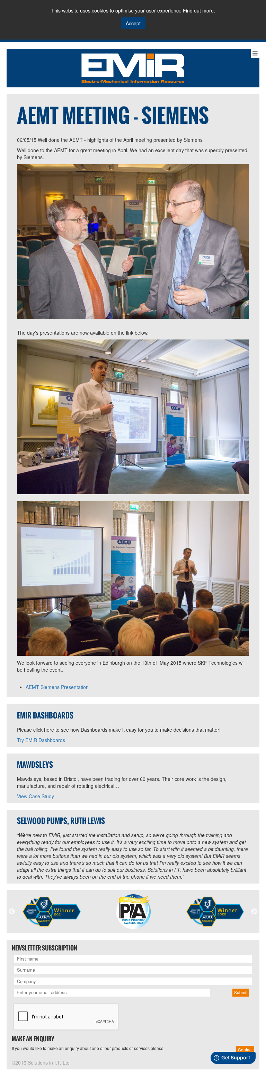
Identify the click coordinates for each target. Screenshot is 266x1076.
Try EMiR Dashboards (41, 740)
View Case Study (35, 796)
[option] (51, 911)
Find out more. (199, 10)
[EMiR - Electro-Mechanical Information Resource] (132, 67)
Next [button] (254, 911)
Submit (240, 992)
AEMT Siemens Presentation (57, 686)
